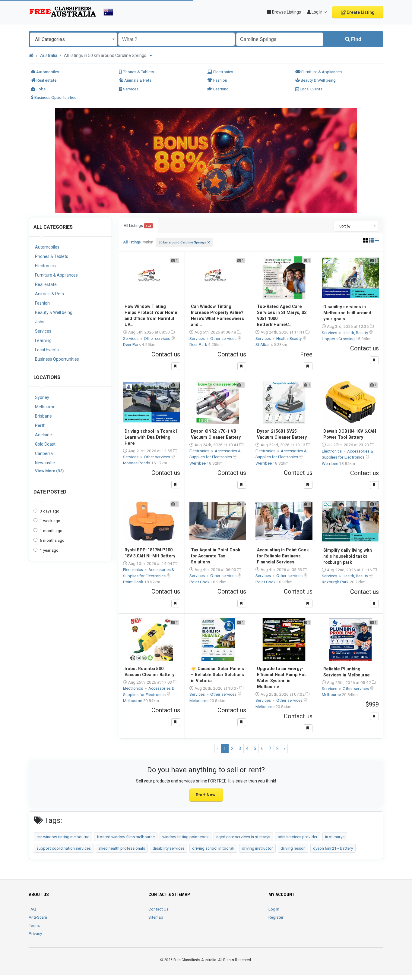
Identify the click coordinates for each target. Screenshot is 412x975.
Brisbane (43, 416)
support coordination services (63, 848)
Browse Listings (286, 12)
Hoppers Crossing (339, 338)
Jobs (40, 88)
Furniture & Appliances (321, 71)
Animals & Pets (137, 80)
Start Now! (206, 794)
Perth (40, 425)
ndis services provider (298, 836)
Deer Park (132, 344)
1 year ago (49, 550)
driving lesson (293, 848)
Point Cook (133, 581)
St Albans (264, 344)
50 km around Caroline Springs (182, 242)
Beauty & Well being (318, 80)
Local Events (310, 88)
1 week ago (50, 520)
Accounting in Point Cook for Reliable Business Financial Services (283, 555)
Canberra (44, 453)
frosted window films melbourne (126, 836)
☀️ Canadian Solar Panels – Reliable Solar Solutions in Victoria (217, 674)
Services (130, 88)
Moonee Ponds (137, 462)
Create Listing (360, 12)
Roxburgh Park (336, 581)
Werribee (198, 463)
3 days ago (49, 511)
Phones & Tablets (138, 71)
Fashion (219, 80)
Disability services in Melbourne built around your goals (347, 312)
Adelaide (43, 434)
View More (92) (49, 470)
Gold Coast (45, 444)
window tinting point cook (185, 836)
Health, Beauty (289, 338)
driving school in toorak (213, 848)
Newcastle (45, 462)
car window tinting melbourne (62, 836)
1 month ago (51, 530)
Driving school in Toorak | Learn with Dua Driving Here (151, 437)
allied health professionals (121, 848)
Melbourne (45, 406)
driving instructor (257, 848)
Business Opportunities (54, 97)
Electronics (222, 71)
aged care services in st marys (243, 836)
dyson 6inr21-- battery (333, 848)
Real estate (46, 80)
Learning (220, 88)
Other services (157, 338)
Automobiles (47, 71)
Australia (48, 55)
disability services (169, 848)
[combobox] (73, 39)
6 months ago (52, 540)
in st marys (334, 836)
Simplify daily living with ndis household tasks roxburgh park (347, 556)
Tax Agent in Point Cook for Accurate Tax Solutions (215, 555)
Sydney (42, 397)
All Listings (137, 225)
